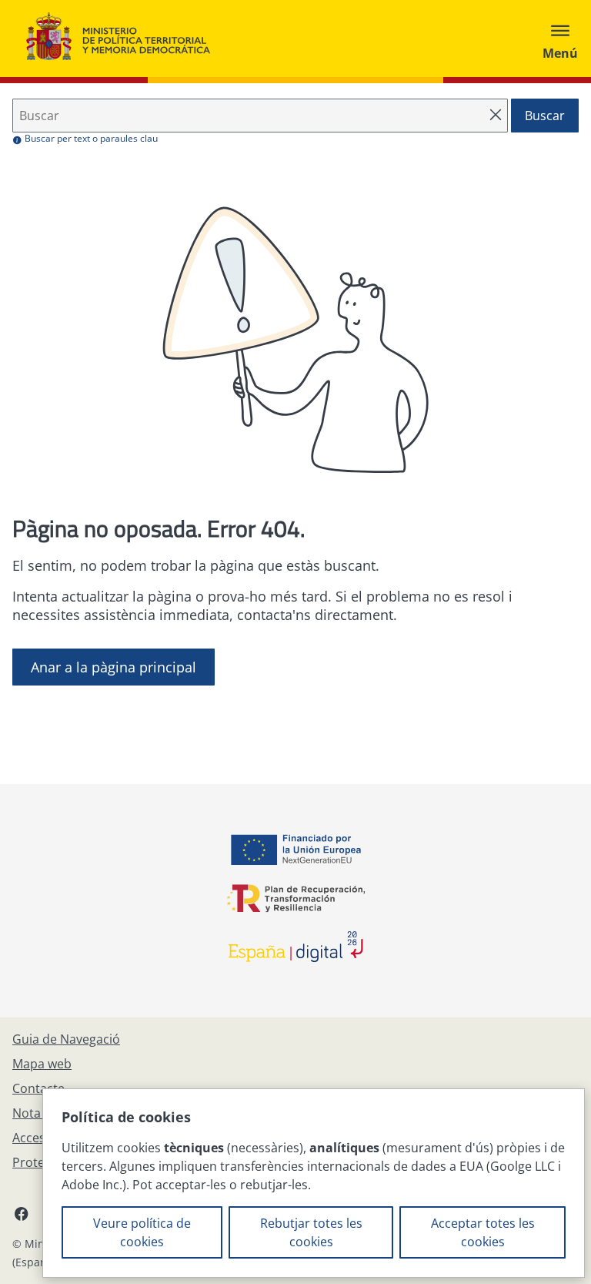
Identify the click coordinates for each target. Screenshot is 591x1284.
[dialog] (313, 1183)
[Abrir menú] (560, 38)
